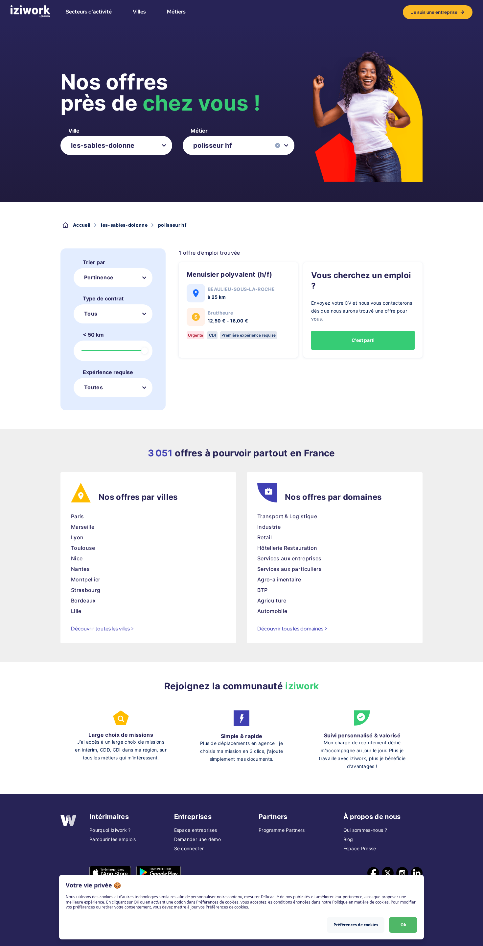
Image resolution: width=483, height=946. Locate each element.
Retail (264, 537)
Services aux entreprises (289, 558)
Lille (76, 611)
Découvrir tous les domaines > (292, 628)
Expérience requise (108, 372)
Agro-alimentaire (279, 579)
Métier (199, 130)
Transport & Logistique (287, 516)
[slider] (144, 350)
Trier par (94, 262)
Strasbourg (85, 590)
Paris (77, 516)
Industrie (269, 527)
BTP (262, 590)
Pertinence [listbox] (98, 277)
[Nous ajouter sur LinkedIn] (417, 873)
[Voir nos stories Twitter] (388, 873)
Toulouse (83, 548)
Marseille (82, 527)
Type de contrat (103, 298)
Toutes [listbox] (93, 387)
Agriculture (272, 600)
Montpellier (86, 579)
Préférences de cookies (356, 925)
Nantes (80, 569)
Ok (403, 925)
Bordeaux (83, 600)
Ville (74, 130)
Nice (76, 558)
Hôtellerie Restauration (287, 548)
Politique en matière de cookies (360, 902)
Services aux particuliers (289, 569)
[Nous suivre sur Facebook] (373, 873)
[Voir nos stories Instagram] (402, 873)
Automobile (272, 611)
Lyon (77, 537)
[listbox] (116, 145)
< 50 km (93, 334)
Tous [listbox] (90, 313)
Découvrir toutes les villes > (102, 628)
